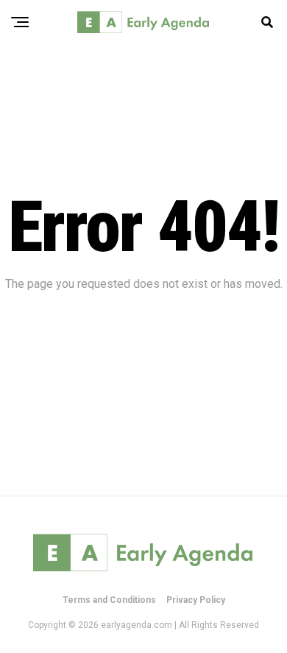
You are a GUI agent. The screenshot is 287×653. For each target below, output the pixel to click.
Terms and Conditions (109, 600)
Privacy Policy (195, 600)
